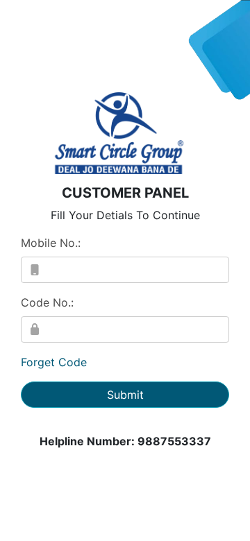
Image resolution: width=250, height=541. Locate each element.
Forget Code (54, 362)
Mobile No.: (51, 243)
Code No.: (47, 302)
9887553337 (174, 441)
